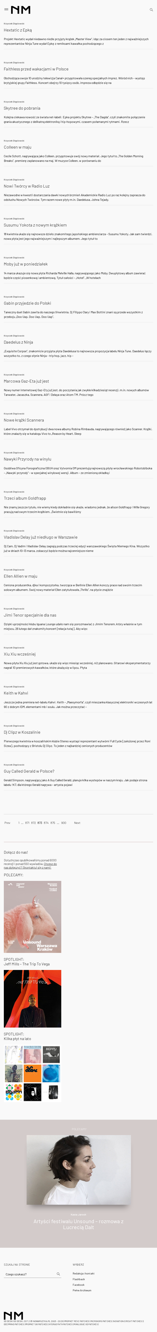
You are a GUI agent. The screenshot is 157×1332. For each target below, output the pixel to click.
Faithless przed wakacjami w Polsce (36, 68)
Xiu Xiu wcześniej (20, 653)
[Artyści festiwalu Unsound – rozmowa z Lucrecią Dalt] (79, 1169)
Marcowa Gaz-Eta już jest (26, 380)
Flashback (79, 1279)
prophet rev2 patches (76, 1321)
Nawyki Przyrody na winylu (27, 458)
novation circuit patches (127, 1321)
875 (53, 822)
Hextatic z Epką (18, 29)
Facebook (78, 1284)
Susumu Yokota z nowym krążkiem (35, 224)
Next (77, 822)
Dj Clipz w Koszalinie (22, 731)
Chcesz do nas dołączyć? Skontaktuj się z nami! (30, 865)
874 (46, 822)
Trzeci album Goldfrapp (25, 497)
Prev (7, 822)
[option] (78, 1186)
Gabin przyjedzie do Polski (27, 302)
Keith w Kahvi (16, 692)
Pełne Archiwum (82, 1290)
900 (63, 822)
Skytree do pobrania (22, 107)
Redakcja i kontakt (84, 1273)
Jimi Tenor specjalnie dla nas (30, 614)
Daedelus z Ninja (18, 341)
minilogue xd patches (86, 1324)
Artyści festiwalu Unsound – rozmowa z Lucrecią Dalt (78, 1224)
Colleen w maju (17, 146)
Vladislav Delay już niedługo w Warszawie (41, 536)
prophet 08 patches (36, 1324)
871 (27, 822)
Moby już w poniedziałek (26, 263)
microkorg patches (101, 1321)
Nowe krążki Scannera (24, 419)
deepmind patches (14, 1324)
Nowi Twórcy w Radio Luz (27, 185)
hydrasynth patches (61, 1324)
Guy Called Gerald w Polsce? (29, 770)
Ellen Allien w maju (20, 575)
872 (33, 822)
